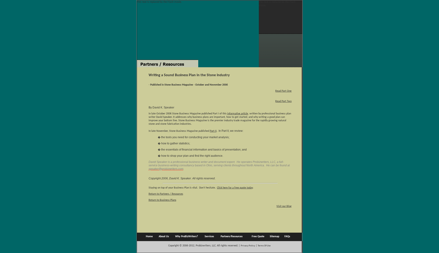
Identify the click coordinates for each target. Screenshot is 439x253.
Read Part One (283, 91)
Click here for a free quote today (235, 187)
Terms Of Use (263, 246)
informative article (237, 113)
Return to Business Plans (162, 200)
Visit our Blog (284, 206)
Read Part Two (283, 101)
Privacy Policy (248, 246)
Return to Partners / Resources (166, 194)
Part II (213, 131)
